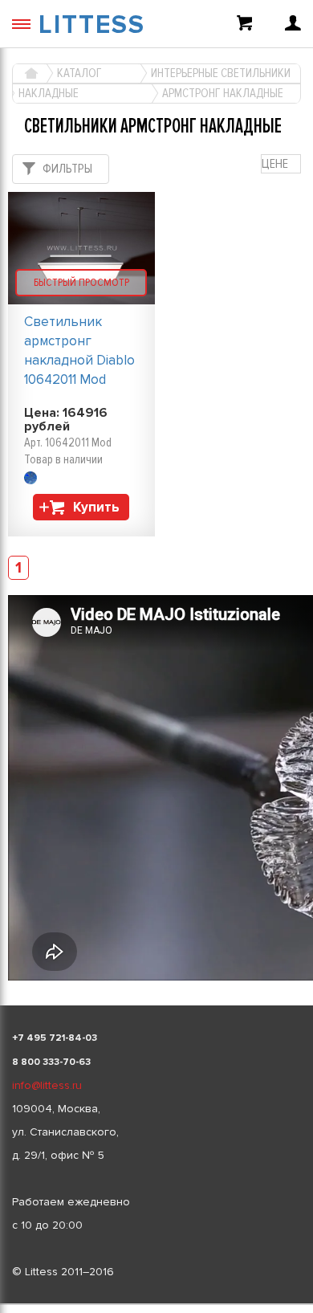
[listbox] (156, 1304)
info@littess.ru (47, 1085)
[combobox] (281, 164)
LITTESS (92, 25)
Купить (96, 507)
